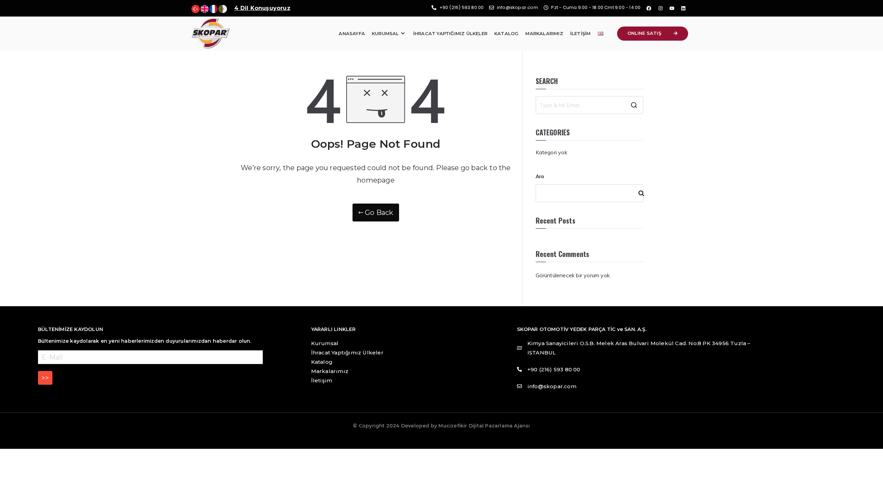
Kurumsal (385, 33)
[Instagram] (660, 8)
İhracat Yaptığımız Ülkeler (450, 33)
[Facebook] (649, 8)
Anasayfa (352, 33)
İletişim (580, 33)
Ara (540, 176)
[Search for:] (589, 105)
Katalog (506, 33)
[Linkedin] (683, 8)
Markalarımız (544, 33)
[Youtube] (672, 8)
